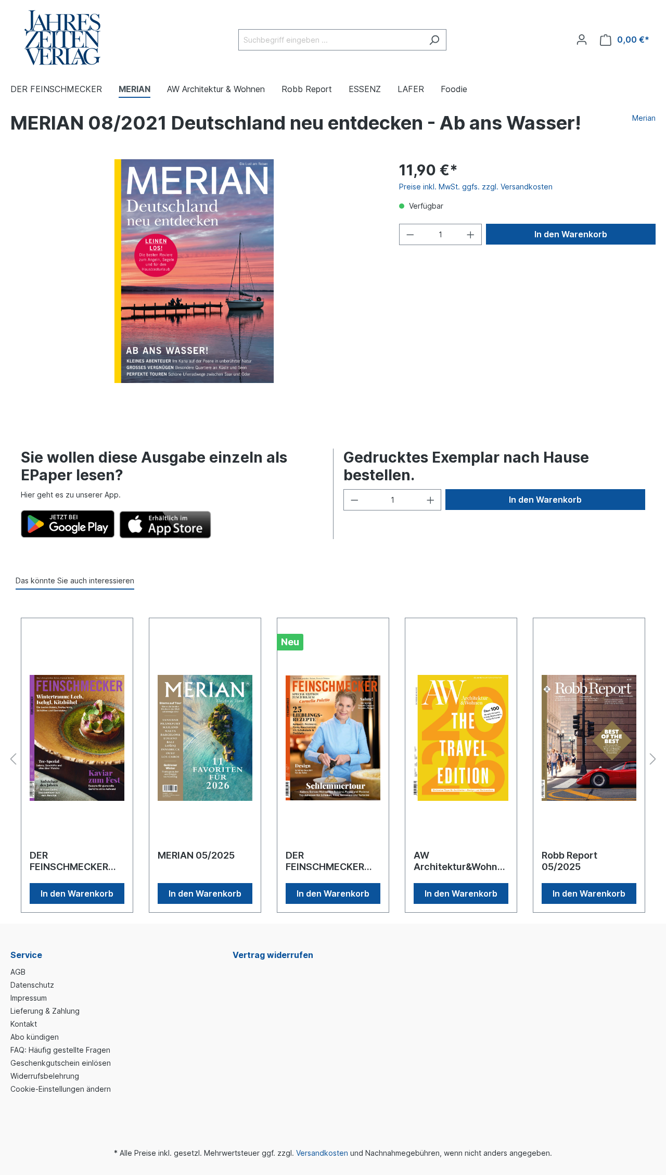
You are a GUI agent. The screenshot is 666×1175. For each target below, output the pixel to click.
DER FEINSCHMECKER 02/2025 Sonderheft (332, 861)
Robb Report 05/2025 (569, 861)
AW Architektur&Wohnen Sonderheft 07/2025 (458, 861)
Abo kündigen (34, 1036)
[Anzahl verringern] (410, 234)
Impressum (28, 997)
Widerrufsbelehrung (44, 1075)
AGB (17, 971)
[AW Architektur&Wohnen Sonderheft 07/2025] (461, 738)
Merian (644, 117)
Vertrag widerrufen (273, 955)
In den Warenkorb (570, 234)
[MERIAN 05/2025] (205, 738)
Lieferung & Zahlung (45, 1010)
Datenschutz (32, 984)
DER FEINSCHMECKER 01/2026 (69, 861)
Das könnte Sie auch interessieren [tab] (75, 580)
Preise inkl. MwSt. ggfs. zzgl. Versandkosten (476, 186)
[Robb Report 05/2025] (589, 738)
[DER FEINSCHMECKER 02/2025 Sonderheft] (333, 738)
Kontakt (23, 1023)
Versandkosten (322, 1152)
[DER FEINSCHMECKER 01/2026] (77, 738)
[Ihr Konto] (582, 39)
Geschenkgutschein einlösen (60, 1062)
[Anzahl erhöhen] (471, 234)
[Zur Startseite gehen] (62, 37)
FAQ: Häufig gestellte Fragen (60, 1049)
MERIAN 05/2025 (196, 855)
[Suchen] (434, 39)
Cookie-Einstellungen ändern (60, 1088)
